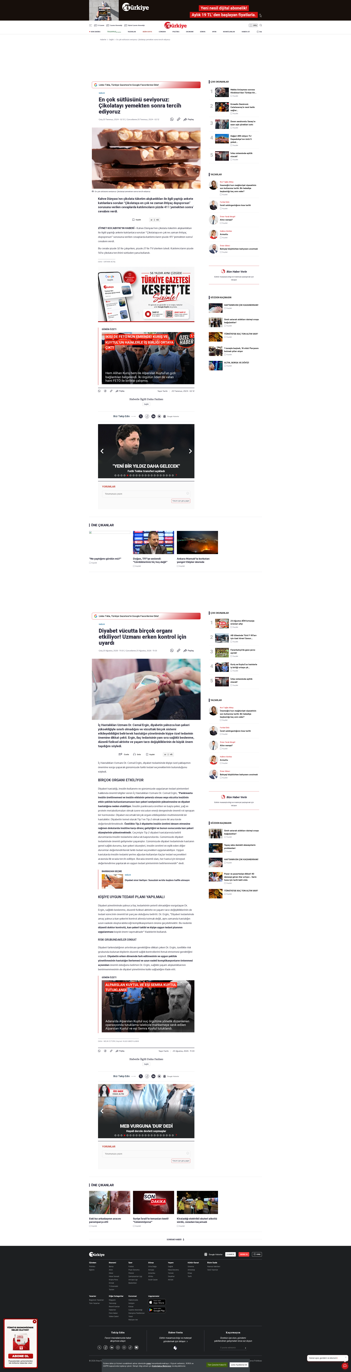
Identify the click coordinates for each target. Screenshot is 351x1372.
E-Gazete (101, 25)
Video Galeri (114, 1316)
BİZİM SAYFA (147, 31)
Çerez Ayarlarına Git (239, 1365)
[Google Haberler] (171, 416)
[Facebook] (105, 391)
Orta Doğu (152, 1266)
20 (173, 475)
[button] (190, 451)
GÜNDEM (162, 31)
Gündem (92, 1262)
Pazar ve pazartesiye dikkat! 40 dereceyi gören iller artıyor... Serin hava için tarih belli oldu (240, 877)
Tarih (190, 1276)
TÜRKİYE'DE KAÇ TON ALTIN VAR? (241, 334)
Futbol (131, 1266)
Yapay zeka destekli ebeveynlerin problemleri (240, 846)
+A (157, 220)
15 (157, 475)
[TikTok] (130, 1347)
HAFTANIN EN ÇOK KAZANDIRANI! (241, 305)
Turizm (111, 1289)
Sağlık (102, 93)
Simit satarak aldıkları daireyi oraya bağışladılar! (241, 321)
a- (152, 220)
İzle (260, 31)
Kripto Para (113, 1279)
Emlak (111, 1283)
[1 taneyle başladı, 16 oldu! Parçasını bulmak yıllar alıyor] (216, 355)
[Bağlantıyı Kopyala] (178, 119)
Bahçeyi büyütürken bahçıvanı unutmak (239, 249)
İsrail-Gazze (153, 1279)
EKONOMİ (189, 31)
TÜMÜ (176, 475)
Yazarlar (92, 1296)
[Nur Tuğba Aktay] (214, 185)
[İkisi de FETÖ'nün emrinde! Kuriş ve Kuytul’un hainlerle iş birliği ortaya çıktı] (222, 667)
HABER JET (246, 31)
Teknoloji (112, 1303)
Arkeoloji (191, 1270)
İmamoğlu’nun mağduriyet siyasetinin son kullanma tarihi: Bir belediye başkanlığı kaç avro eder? (238, 188)
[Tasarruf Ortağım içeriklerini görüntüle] (114, 32)
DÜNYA (202, 31)
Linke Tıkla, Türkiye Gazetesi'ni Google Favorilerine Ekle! (129, 85)
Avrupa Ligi (133, 1279)
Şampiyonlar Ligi (135, 1276)
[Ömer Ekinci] (214, 249)
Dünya (151, 1262)
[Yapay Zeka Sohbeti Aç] (345, 1366)
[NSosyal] (159, 416)
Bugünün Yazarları (96, 1300)
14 (154, 475)
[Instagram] (124, 1347)
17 (164, 475)
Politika (92, 1266)
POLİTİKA (175, 31)
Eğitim (91, 1270)
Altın (111, 1270)
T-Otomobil (113, 1286)
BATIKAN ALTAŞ (109, 262)
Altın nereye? (226, 220)
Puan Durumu (133, 1270)
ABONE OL (244, 1254)
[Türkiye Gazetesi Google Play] (157, 1310)
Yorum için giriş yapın (180, 501)
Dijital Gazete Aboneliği (136, 25)
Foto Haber (113, 1313)
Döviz (111, 1273)
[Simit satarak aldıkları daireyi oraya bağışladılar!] (216, 326)
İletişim (131, 1303)
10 (142, 475)
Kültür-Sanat (193, 1262)
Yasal (130, 1316)
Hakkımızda (133, 1300)
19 (170, 475)
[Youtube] (118, 1347)
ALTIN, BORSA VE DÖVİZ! (236, 362)
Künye (130, 1306)
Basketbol (132, 1283)
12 (148, 475)
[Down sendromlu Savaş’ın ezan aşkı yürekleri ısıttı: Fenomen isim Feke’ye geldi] (222, 124)
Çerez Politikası (255, 1361)
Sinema (191, 1266)
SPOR (214, 31)
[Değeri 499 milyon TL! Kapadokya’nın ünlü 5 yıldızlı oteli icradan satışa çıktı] (222, 138)
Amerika (151, 1273)
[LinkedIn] (153, 416)
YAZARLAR (132, 31)
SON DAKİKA (95, 31)
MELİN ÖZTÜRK (110, 1041)
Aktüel (170, 1279)
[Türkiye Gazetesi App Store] (157, 1302)
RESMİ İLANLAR (229, 31)
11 (145, 475)
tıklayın (234, 280)
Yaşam (171, 1262)
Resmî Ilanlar (114, 1306)
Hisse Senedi (114, 1276)
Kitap (190, 1273)
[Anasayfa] (96, 1254)
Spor (130, 1262)
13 (151, 475)
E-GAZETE (230, 1254)
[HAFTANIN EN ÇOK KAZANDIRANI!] (216, 312)
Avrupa (151, 1270)
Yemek (171, 1273)
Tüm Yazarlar (94, 1303)
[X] (141, 416)
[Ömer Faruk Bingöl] (214, 219)
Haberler (112, 1310)
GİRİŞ (255, 25)
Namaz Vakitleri (213, 1266)
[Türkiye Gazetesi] (175, 28)
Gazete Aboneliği (116, 25)
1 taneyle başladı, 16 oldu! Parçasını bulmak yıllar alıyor (241, 350)
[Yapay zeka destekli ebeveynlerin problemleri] (216, 852)
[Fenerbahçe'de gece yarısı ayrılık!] (222, 652)
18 (167, 475)
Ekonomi (112, 1262)
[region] (176, 1365)
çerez (148, 1363)
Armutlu (224, 234)
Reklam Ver (133, 1320)
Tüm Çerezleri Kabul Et (217, 1365)
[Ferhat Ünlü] (214, 205)
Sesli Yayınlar (212, 1270)
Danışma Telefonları (136, 1313)
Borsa (111, 1266)
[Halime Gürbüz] (214, 234)
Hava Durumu (173, 1270)
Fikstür (131, 1273)
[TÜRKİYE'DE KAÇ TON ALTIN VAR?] (216, 341)
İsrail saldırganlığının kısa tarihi (235, 205)
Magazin (112, 1300)
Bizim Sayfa (212, 1262)
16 (161, 475)
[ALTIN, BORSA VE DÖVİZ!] (216, 369)
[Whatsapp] (171, 119)
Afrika (150, 1276)
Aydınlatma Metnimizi (161, 1366)
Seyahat (171, 1276)
